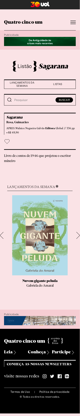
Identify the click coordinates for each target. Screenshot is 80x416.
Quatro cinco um (23, 22)
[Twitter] (52, 376)
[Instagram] (45, 376)
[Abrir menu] (73, 22)
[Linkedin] (67, 376)
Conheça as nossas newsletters (39, 364)
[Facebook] (59, 376)
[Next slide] (76, 235)
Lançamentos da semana (22, 84)
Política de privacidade (54, 391)
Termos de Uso (20, 391)
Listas (57, 84)
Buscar (64, 99)
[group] (40, 245)
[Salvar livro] (7, 141)
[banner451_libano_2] (40, 41)
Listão (24, 66)
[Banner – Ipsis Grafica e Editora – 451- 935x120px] (40, 321)
